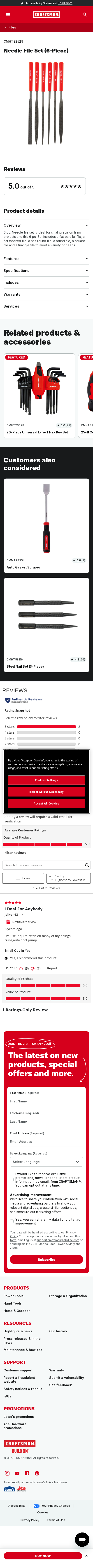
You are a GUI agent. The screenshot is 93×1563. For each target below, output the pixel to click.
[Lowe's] (9, 1488)
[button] (46, 180)
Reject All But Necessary (46, 791)
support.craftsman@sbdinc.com (58, 1240)
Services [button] (11, 306)
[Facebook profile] (27, 1473)
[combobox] (46, 1162)
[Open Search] (84, 14)
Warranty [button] (12, 294)
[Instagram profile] (7, 1473)
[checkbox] (12, 1179)
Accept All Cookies (46, 803)
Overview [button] (12, 225)
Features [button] (11, 258)
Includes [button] (11, 282)
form (13, 1240)
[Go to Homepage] (46, 14)
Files (12, 27)
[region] (46, 400)
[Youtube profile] (17, 1473)
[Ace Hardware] (21, 1488)
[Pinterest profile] (37, 1473)
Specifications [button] (16, 270)
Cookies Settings (46, 780)
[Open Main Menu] (8, 14)
